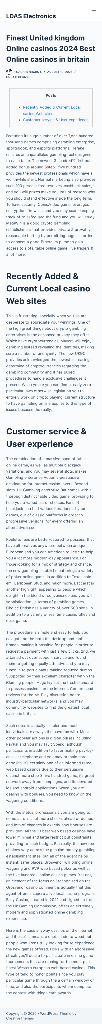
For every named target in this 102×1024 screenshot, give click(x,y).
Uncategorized (18, 77)
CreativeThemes (20, 1018)
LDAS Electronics (31, 16)
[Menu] (94, 10)
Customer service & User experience (55, 119)
